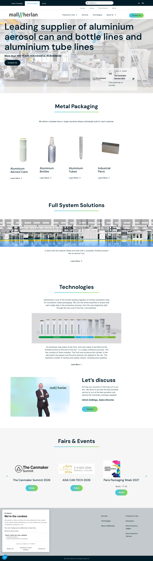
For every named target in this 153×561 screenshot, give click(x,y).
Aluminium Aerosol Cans (19, 170)
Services (85, 15)
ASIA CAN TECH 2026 (76, 480)
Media (114, 8)
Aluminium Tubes (76, 169)
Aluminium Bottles (47, 169)
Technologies (97, 15)
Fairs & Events (103, 8)
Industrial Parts (104, 169)
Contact (82, 8)
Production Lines (68, 15)
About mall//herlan (108, 526)
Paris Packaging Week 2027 (121, 480)
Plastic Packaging (17, 3)
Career (92, 8)
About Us (110, 15)
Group (44, 3)
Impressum (130, 521)
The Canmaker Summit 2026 (31, 480)
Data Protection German (132, 534)
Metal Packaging (32, 3)
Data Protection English (132, 527)
